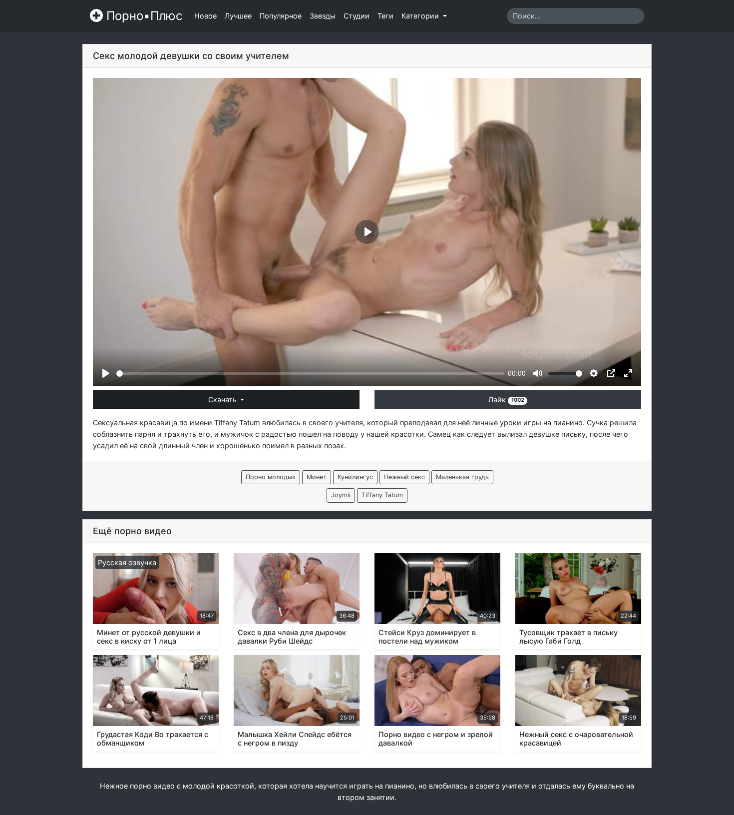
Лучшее (238, 15)
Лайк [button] (506, 399)
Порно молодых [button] (271, 477)
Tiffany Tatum (237, 422)
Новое (205, 15)
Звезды (323, 15)
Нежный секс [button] (404, 477)
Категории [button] (421, 15)
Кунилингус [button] (355, 477)
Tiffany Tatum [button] (382, 495)
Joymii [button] (341, 495)
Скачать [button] (223, 399)
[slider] (310, 373)
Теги (385, 15)
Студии (356, 15)
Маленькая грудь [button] (462, 477)
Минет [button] (317, 477)
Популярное (281, 15)
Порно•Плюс (142, 15)
